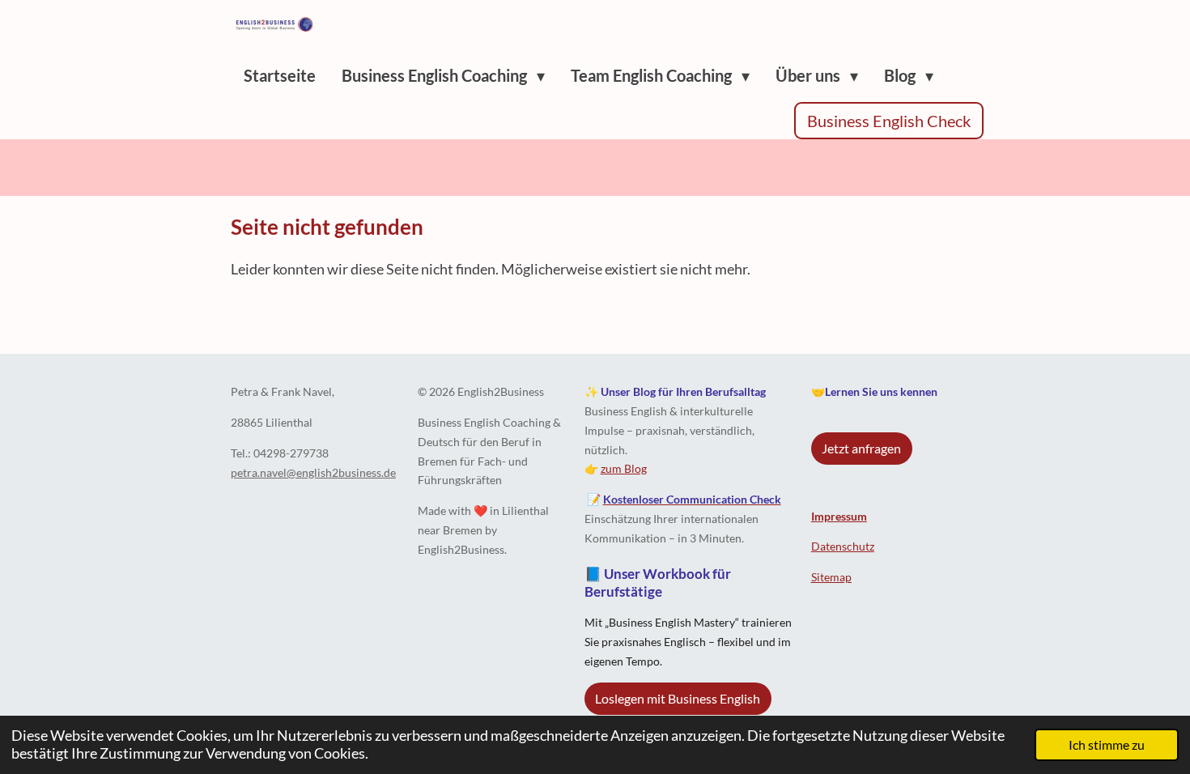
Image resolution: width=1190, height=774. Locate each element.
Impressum (839, 516)
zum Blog (624, 468)
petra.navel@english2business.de (313, 472)
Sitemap (831, 577)
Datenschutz (842, 546)
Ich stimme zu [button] (1107, 744)
